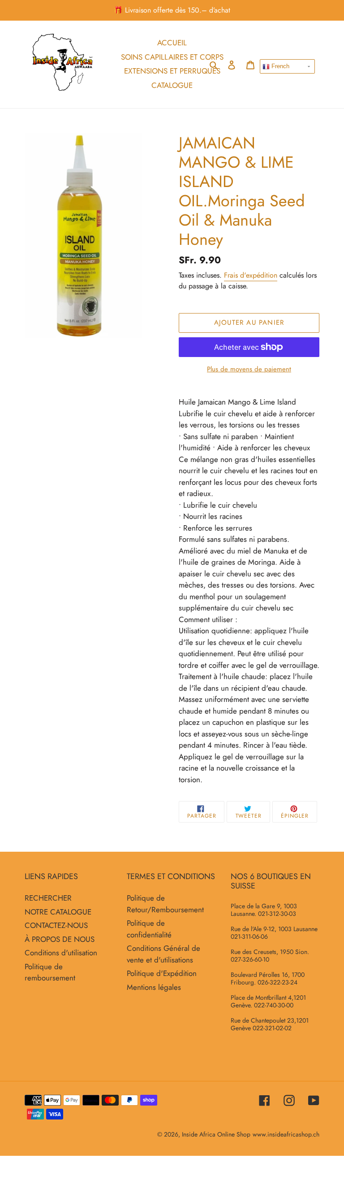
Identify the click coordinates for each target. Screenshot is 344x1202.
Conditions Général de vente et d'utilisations (163, 954)
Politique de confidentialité (149, 929)
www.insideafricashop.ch (286, 1134)
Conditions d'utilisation (61, 952)
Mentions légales (154, 987)
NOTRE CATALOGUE (58, 911)
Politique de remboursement (50, 972)
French (279, 66)
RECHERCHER (48, 898)
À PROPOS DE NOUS (60, 939)
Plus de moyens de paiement (249, 369)
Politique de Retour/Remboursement (165, 904)
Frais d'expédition (250, 275)
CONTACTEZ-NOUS (56, 925)
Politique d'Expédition (162, 973)
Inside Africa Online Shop (216, 1134)
